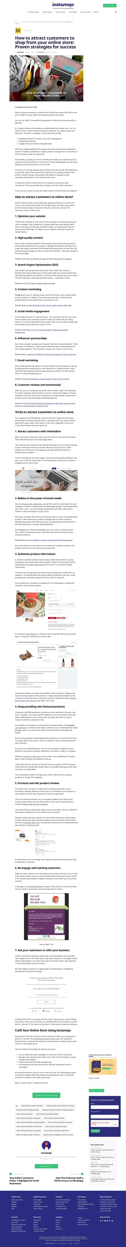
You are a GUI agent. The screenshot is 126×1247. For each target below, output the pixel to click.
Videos (35, 1224)
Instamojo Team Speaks (107, 1202)
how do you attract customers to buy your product (57, 1110)
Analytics (14, 1206)
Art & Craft (14, 1222)
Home (17, 22)
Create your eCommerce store (46, 1095)
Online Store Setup (17, 1200)
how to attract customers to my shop (60, 1122)
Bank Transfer (60, 1204)
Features (59, 1197)
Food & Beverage (16, 1227)
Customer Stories (38, 1231)
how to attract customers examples (47, 1114)
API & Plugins (82, 1200)
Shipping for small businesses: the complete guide (101, 1173)
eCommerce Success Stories (108, 1206)
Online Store (16, 1197)
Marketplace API (83, 1208)
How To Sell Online (105, 1211)
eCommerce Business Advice (108, 1204)
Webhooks (81, 1206)
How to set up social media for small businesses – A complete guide (102, 1165)
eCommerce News (105, 1208)
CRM (12, 1208)
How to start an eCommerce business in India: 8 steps (102, 1151)
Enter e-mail (94, 1078)
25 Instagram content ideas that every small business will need (102, 1180)
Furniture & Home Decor (18, 1224)
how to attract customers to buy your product (31, 1122)
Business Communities (40, 1229)
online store (20, 205)
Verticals (14, 1217)
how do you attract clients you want (28, 1110)
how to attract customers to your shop (29, 1130)
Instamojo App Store (62, 1202)
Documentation (82, 1202)
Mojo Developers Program (86, 1204)
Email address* (95, 1111)
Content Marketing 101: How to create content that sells (48, 305)
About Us (58, 1220)
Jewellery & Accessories (18, 1231)
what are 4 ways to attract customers (28, 1135)
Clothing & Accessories (18, 1220)
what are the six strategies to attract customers (58, 1135)
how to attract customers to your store (56, 1130)
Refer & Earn (81, 1222)
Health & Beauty (16, 1229)
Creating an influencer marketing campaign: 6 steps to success (51, 354)
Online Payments (39, 1197)
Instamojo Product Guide (107, 1200)
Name (92, 1103)
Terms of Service (61, 1243)
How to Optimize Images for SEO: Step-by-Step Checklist (48, 259)
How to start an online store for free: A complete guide (102, 1158)
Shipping (13, 1204)
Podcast (35, 1227)
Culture (58, 1222)
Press (57, 1224)
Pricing (80, 1218)
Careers (58, 1227)
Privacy (70, 1243)
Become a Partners (83, 1220)
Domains (14, 1202)
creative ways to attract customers (32, 1106)
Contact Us (59, 1229)
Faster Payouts (38, 1208)
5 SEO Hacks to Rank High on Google (40, 283)
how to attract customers (24, 1114)
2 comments (41, 52)
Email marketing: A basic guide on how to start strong (47, 379)
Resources (37, 1217)
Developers (82, 1197)
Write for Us (78, 1243)
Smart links (36, 1204)
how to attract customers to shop (56, 1126)
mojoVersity (37, 1220)
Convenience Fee (61, 1206)
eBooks (35, 1222)
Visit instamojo (110, 5)
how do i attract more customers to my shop (60, 1106)
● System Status (83, 1224)
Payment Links (37, 1202)
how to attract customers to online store (29, 1126)
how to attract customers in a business (28, 1118)
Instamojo (20, 52)
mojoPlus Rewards (61, 1208)
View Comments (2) (45, 1166)
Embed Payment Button (40, 1206)
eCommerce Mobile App (63, 1200)
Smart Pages (37, 1200)
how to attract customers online (54, 1118)
